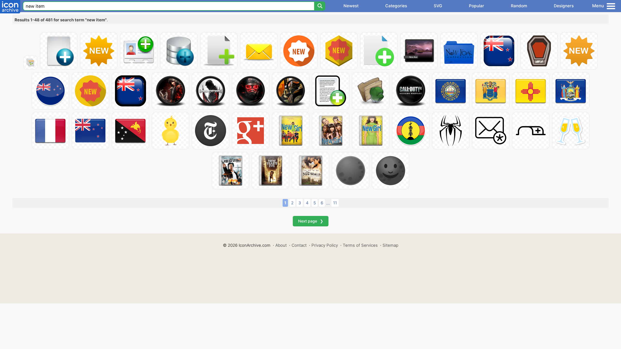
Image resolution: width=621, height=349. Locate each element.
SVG (438, 5)
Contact (299, 245)
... (328, 203)
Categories (396, 5)
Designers (564, 5)
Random (519, 5)
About (281, 245)
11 (335, 202)
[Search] (319, 6)
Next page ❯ (310, 221)
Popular (476, 5)
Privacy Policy (324, 245)
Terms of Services (360, 245)
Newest (351, 5)
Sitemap (390, 245)
